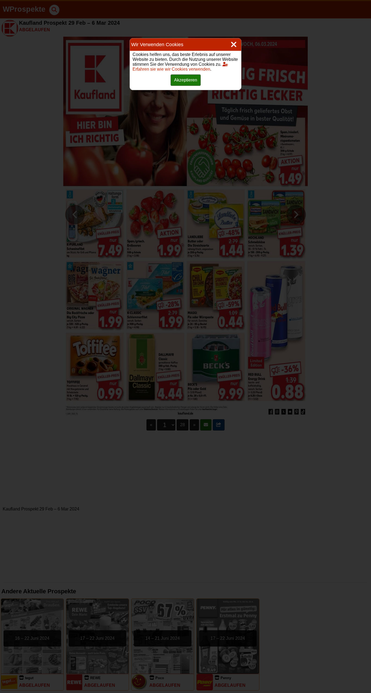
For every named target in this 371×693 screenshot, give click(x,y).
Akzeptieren (185, 80)
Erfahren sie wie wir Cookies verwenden (171, 69)
